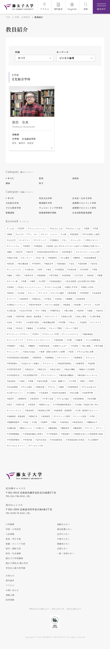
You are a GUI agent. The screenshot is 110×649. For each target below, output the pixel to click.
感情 (33, 281)
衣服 (10, 328)
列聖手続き (56, 311)
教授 (41, 178)
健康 (61, 387)
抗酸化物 (12, 428)
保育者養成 (79, 399)
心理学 (43, 281)
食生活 (100, 311)
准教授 (75, 178)
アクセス (10, 585)
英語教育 (75, 234)
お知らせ (10, 575)
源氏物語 (62, 264)
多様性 (11, 287)
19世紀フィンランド (16, 305)
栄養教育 (78, 358)
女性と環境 (81, 316)
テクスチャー (64, 358)
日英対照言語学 (14, 369)
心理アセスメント (15, 393)
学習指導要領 (13, 440)
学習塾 (62, 322)
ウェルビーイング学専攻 (50, 208)
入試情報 (10, 534)
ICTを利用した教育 (91, 234)
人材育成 (42, 328)
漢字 (40, 270)
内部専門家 (88, 393)
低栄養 (92, 363)
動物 (10, 234)
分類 (35, 422)
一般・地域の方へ (65, 553)
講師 (8, 183)
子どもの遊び (63, 399)
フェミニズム (13, 246)
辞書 (24, 281)
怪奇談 (91, 275)
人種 (64, 234)
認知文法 (30, 369)
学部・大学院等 (22, 17)
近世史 (59, 299)
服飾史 (30, 328)
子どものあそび (89, 387)
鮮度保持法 (78, 422)
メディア (12, 299)
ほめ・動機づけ (59, 381)
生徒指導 (97, 293)
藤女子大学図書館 (14, 558)
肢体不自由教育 (59, 393)
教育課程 (72, 293)
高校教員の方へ (64, 529)
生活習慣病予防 (31, 375)
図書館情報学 (13, 422)
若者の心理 (67, 316)
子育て (19, 322)
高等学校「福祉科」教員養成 (28, 316)
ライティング (40, 240)
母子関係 (54, 275)
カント (32, 293)
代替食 (75, 346)
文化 (72, 264)
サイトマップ (58, 609)
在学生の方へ (63, 534)
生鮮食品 (65, 422)
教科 (83, 381)
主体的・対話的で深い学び (87, 405)
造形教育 (46, 416)
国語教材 (42, 275)
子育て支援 (48, 399)
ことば (11, 228)
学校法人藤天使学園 (15, 568)
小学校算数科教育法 (62, 405)
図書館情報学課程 (47, 213)
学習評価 (28, 440)
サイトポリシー (74, 609)
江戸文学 (79, 275)
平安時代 (37, 264)
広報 (69, 340)
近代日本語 (41, 440)
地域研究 (24, 299)
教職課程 (10, 213)
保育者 (32, 405)
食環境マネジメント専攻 (84, 208)
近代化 (94, 264)
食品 (22, 346)
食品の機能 (70, 369)
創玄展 (11, 264)
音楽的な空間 (44, 410)
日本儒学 (85, 270)
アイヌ (88, 305)
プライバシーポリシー (39, 609)
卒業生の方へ (63, 538)
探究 (91, 381)
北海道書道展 (90, 258)
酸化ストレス (26, 428)
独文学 (30, 252)
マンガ (89, 428)
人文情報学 (94, 440)
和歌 (95, 270)
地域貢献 (59, 340)
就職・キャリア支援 (15, 543)
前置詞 (27, 246)
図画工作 (34, 416)
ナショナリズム (14, 270)
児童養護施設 (13, 434)
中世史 (48, 299)
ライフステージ (49, 375)
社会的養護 (13, 387)
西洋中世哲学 (35, 305)
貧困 (87, 228)
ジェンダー (77, 240)
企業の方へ (62, 548)
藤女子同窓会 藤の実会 (17, 563)
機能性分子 (92, 422)
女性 (10, 322)
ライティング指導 (62, 416)
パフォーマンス (14, 410)
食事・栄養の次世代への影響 (52, 352)
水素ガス (40, 428)
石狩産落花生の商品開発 (18, 358)
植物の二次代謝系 (87, 369)
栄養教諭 (50, 358)
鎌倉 (10, 275)
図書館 (69, 299)
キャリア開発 (56, 328)
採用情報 (10, 599)
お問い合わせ (12, 590)
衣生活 (19, 328)
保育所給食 (44, 346)
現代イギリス (92, 240)
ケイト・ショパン (49, 234)
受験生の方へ (63, 524)
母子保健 (99, 346)
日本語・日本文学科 (82, 198)
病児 (10, 405)
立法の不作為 (26, 311)
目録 (26, 422)
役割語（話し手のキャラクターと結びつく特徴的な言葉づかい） (74, 246)
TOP (8, 17)
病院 (54, 422)
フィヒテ (44, 293)
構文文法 (42, 369)
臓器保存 (65, 428)
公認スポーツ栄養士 (30, 363)
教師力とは (44, 405)
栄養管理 (80, 363)
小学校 (73, 381)
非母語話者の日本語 (75, 440)
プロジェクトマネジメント (39, 340)
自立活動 (75, 393)
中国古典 (72, 270)
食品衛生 (12, 381)
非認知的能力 (56, 281)
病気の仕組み (30, 352)
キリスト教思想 (52, 305)
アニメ (100, 428)
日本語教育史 (56, 440)
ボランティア (51, 316)
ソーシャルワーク (71, 334)
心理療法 (32, 393)
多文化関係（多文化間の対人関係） (81, 281)
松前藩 (77, 305)
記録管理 (81, 299)
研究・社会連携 (13, 553)
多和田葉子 (67, 252)
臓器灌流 (78, 428)
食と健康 (86, 346)
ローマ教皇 (41, 311)
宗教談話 (39, 246)
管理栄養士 (13, 363)
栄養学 (44, 422)
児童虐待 (44, 393)
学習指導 (85, 293)
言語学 (21, 228)
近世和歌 (67, 275)
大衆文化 (30, 270)
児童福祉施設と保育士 (33, 434)
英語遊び (66, 434)
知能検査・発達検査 (16, 416)
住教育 (84, 322)
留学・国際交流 (13, 548)
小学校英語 (52, 434)
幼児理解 (92, 399)
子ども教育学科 (13, 208)
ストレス (91, 358)
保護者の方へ (63, 543)
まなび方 (12, 240)
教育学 (11, 399)
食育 (71, 352)
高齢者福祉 (88, 334)
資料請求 (10, 580)
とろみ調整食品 (93, 340)
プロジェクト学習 (51, 334)
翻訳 (10, 252)
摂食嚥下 (12, 346)
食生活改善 (43, 381)
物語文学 (49, 264)
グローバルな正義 (53, 287)
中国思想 (60, 270)
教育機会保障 (49, 322)
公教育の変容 (33, 322)
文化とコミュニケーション (29, 287)
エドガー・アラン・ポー (27, 234)
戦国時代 (53, 258)
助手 (41, 183)
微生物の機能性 (67, 375)
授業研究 (22, 399)
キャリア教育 (72, 328)
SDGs (36, 334)
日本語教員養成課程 (82, 213)
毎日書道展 (23, 264)
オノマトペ (27, 258)
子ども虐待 (27, 387)
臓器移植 (53, 428)
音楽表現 (30, 410)
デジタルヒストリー (16, 446)
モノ (65, 240)
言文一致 (40, 258)
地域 (22, 381)
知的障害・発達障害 (63, 410)
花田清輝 (83, 264)
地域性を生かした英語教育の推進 (88, 434)
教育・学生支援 (13, 538)
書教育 (77, 258)
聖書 (100, 275)
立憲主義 (12, 311)
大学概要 (10, 524)
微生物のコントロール (87, 375)
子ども (52, 387)
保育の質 (20, 405)
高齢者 (79, 340)
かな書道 (65, 258)
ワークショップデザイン (18, 334)
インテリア (96, 322)
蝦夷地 (67, 305)
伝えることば (56, 228)
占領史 (21, 293)
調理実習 (37, 358)
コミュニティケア (15, 340)
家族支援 (40, 387)
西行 (18, 275)
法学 (98, 305)
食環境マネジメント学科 (84, 203)
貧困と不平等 (71, 287)
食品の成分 (56, 369)
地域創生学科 (45, 203)
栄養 (10, 316)
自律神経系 (73, 387)
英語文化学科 (45, 198)
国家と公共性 (88, 287)
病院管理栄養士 (65, 363)
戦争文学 (29, 275)
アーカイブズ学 (36, 446)
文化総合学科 (12, 203)
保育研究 (35, 399)
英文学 (19, 252)
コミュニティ (13, 352)
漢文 (49, 270)
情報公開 (10, 595)
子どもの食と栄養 (86, 352)
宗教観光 (55, 240)
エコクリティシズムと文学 (88, 252)
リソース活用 (80, 416)
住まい (73, 322)
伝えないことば (73, 228)
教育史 (11, 293)
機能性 (32, 346)
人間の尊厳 (95, 316)
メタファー (25, 240)
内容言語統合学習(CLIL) (48, 252)
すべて (10, 178)
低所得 (80, 311)
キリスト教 (13, 281)
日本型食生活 (13, 375)
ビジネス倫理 (58, 293)
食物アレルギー (60, 346)
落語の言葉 (13, 258)
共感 (96, 228)
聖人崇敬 (69, 311)
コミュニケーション (37, 228)
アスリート (49, 363)
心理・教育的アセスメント (87, 410)
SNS (93, 416)
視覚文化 (37, 299)
